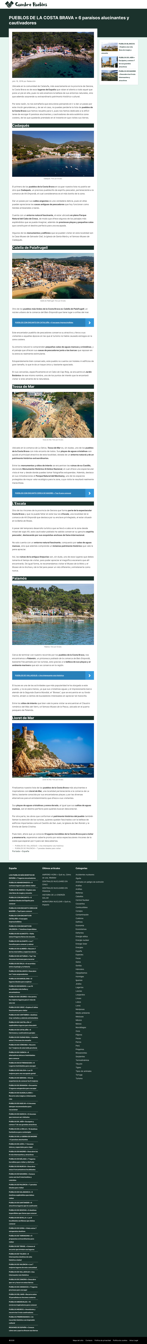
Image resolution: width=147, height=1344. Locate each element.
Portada (16, 851)
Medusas (80, 1017)
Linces (78, 998)
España (25, 851)
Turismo (79, 1078)
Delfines (79, 922)
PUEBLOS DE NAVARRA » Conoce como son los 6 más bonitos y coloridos (22, 1177)
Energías (79, 947)
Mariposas (80, 1009)
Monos (78, 1024)
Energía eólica (82, 936)
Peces (78, 1038)
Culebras (79, 918)
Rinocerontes (81, 1053)
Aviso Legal (133, 1340)
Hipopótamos (81, 973)
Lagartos (79, 987)
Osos (78, 1031)
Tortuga (79, 1075)
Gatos (78, 962)
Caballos (79, 896)
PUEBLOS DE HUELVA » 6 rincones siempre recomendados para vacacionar (22, 1106)
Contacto (89, 1340)
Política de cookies (120, 1340)
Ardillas (79, 889)
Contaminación (82, 915)
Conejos (79, 911)
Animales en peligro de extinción (90, 882)
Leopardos (80, 995)
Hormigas (80, 976)
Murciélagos (81, 1027)
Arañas (79, 886)
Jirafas (78, 984)
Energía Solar (81, 944)
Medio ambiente (83, 1013)
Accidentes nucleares (85, 875)
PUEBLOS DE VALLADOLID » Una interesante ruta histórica (39, 846)
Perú (78, 1046)
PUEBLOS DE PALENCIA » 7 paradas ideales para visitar (38, 848)
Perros (78, 1042)
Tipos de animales (83, 1071)
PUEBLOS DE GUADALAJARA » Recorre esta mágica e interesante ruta (22, 1096)
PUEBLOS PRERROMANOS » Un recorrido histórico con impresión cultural (22, 1320)
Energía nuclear (82, 940)
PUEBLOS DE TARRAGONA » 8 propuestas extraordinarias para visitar (21, 1239)
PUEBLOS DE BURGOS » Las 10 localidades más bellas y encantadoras (21, 989)
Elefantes (80, 933)
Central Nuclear (82, 900)
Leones (79, 991)
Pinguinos (80, 1049)
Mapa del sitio (78, 1340)
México (79, 1020)
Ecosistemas (81, 929)
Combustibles (82, 907)
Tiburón (79, 1064)
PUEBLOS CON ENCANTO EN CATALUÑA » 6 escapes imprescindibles (20, 919)
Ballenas (79, 893)
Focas (78, 958)
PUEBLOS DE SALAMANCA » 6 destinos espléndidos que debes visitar (21, 1195)
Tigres (78, 1067)
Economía (80, 925)
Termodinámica (82, 1060)
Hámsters (80, 969)
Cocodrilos (80, 904)
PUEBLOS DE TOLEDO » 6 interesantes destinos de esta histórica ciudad (20, 1257)
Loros (78, 1006)
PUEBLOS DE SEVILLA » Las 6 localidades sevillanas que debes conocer (22, 1221)
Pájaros (79, 1035)
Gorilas (79, 966)
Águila (78, 878)
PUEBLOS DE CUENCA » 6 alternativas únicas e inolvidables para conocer (22, 1055)
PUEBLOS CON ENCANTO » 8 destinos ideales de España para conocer (21, 900)
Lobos (78, 1002)
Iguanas (79, 980)
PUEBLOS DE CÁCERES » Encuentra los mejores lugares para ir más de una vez (23, 1000)
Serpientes (80, 1056)
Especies (79, 955)
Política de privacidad (103, 1340)
